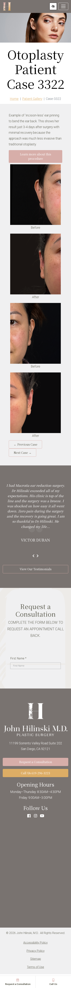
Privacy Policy (36, 951)
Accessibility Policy (35, 942)
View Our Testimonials (36, 569)
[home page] (7, 6)
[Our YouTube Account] (42, 816)
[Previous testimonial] (33, 556)
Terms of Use (35, 967)
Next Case (22, 453)
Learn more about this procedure (35, 156)
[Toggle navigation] (63, 6)
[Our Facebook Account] (29, 816)
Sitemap (35, 959)
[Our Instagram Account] (35, 816)
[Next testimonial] (38, 556)
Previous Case (25, 444)
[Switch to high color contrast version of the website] (53, 6)
